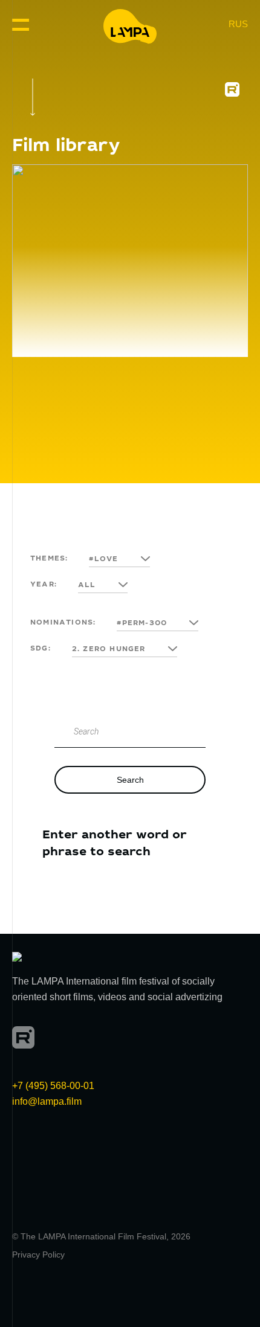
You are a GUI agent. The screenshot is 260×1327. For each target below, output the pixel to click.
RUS (238, 24)
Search (130, 780)
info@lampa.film (47, 1101)
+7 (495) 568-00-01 (53, 1086)
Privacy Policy (38, 1254)
